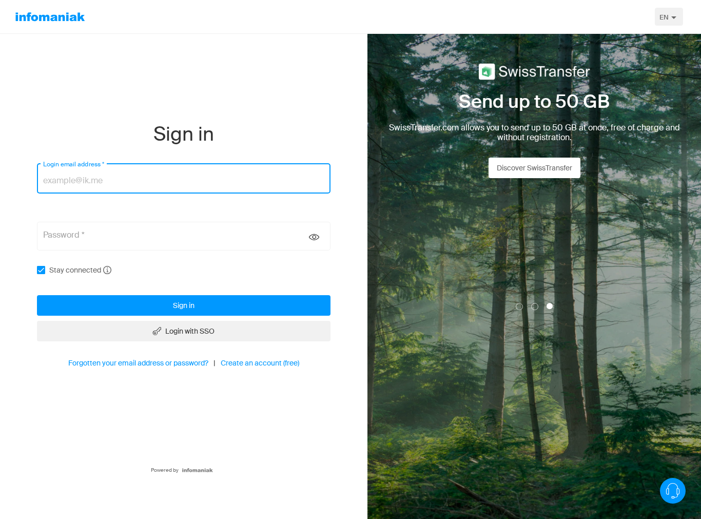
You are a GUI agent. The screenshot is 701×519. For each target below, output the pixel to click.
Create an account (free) (260, 363)
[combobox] (669, 17)
